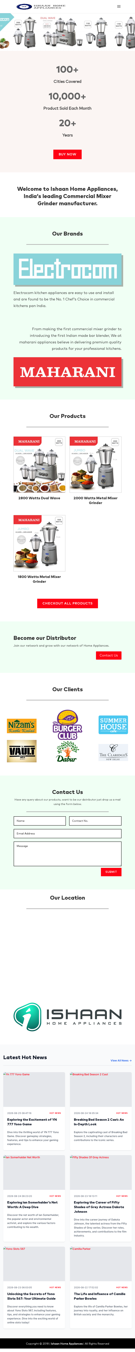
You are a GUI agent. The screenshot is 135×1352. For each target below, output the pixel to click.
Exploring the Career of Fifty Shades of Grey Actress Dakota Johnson (99, 1207)
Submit (111, 872)
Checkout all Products (67, 603)
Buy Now (67, 154)
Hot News (55, 1113)
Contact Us (109, 655)
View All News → (121, 1060)
